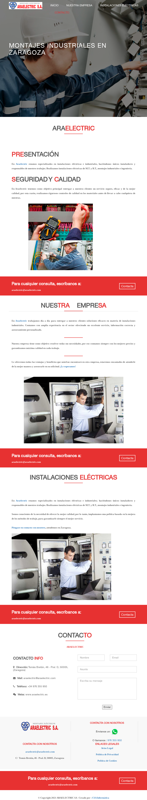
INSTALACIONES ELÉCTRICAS (119, 5)
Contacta (127, 286)
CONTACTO (62, 12)
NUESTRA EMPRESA (79, 5)
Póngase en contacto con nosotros (28, 527)
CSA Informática (100, 797)
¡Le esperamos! (68, 366)
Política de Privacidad (107, 754)
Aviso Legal (107, 748)
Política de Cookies (107, 760)
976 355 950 (115, 740)
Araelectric (21, 164)
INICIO (54, 5)
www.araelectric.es (36, 694)
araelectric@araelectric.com (39, 678)
